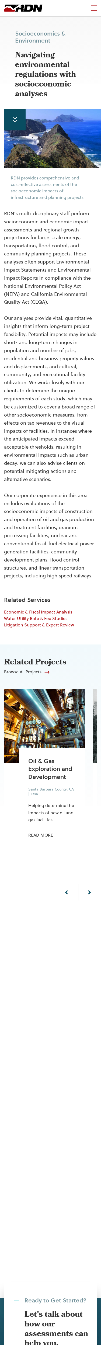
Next (89, 892)
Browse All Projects (22, 671)
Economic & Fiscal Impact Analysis (38, 612)
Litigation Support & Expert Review (39, 625)
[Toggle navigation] (93, 8)
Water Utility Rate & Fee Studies (35, 618)
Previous (66, 892)
